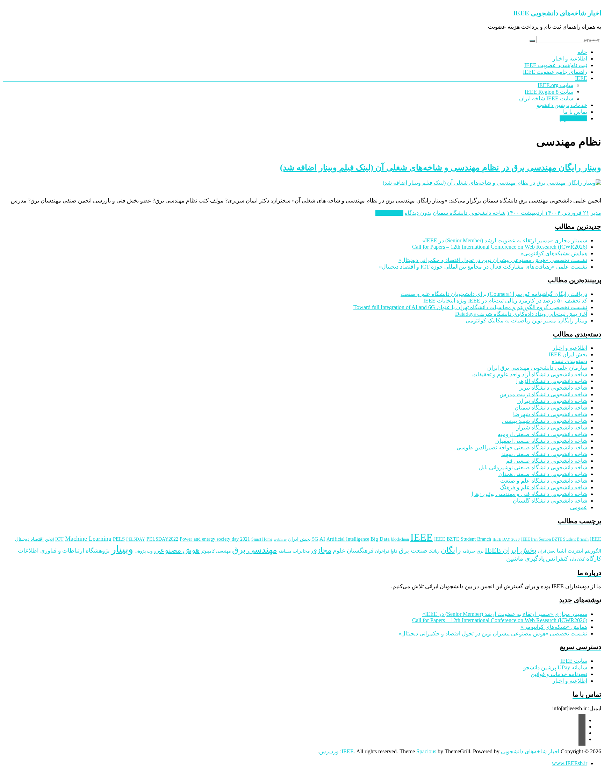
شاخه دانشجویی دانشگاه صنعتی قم (546, 461)
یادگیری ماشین (525, 558)
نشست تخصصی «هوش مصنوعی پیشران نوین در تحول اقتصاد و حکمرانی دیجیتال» (492, 260)
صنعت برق (413, 550)
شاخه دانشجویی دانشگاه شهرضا (550, 414)
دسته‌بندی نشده (569, 361)
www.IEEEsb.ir (569, 763)
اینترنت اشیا (570, 551)
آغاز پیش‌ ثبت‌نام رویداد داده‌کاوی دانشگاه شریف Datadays (521, 314)
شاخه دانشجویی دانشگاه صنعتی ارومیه (542, 434)
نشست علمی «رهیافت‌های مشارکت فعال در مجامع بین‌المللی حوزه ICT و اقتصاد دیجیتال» (483, 267)
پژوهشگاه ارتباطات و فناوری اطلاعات (64, 550)
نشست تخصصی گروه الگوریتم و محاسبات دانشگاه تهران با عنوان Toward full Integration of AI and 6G (470, 307)
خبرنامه (468, 551)
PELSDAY (135, 539)
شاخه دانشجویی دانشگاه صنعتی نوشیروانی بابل (533, 467)
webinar (280, 539)
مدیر (596, 213)
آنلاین (49, 539)
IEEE (581, 78)
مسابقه (285, 551)
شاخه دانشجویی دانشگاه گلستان (550, 501)
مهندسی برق (254, 549)
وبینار (122, 549)
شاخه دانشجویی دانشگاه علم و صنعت (543, 481)
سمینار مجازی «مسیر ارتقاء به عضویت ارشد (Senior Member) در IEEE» (504, 240)
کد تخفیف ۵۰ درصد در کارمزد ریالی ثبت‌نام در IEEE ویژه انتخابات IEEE (505, 301)
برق (480, 551)
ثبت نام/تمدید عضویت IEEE (555, 65)
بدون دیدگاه (418, 213)
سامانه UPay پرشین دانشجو (555, 667)
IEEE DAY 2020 (506, 539)
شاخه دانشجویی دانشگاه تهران (552, 401)
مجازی (321, 550)
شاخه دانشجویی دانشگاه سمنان (469, 213)
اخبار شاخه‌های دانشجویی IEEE (557, 13)
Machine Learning (88, 538)
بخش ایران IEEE (568, 354)
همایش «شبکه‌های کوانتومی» (553, 253)
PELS (119, 539)
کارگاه (593, 558)
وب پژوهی (144, 551)
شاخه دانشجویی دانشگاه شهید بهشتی (544, 421)
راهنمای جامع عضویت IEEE (555, 72)
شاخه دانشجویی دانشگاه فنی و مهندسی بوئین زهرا (529, 494)
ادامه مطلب (389, 213)
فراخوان (382, 551)
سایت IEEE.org (555, 85)
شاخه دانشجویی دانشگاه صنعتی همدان (542, 474)
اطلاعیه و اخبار (570, 59)
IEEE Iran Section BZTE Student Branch (555, 539)
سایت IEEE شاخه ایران (546, 98)
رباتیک (434, 551)
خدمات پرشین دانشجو (562, 105)
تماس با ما (575, 112)
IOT (59, 539)
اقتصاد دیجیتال (29, 539)
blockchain (400, 539)
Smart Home (261, 539)
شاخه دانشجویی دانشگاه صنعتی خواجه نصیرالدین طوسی (521, 447)
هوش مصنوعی (177, 550)
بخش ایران (546, 551)
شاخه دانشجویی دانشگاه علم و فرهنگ (543, 487)
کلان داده (577, 559)
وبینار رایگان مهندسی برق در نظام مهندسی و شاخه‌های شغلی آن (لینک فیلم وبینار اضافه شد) (440, 167)
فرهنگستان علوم (353, 550)
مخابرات (301, 551)
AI (322, 539)
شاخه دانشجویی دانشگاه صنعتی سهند (544, 454)
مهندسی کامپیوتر (216, 551)
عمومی (578, 507)
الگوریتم (593, 551)
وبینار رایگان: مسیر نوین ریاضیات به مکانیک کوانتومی (526, 320)
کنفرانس (557, 558)
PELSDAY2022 (162, 539)
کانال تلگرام (573, 118)
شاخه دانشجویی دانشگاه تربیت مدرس (543, 394)
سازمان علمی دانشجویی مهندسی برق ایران (537, 368)
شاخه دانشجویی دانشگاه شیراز (551, 428)
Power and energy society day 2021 (215, 539)
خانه (582, 52)
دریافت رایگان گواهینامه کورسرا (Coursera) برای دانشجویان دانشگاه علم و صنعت (494, 294)
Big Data (380, 539)
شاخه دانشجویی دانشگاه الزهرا (551, 381)
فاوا (394, 551)
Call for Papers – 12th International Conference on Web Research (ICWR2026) (499, 247)
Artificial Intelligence (347, 539)
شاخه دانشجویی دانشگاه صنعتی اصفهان (541, 441)
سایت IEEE (573, 661)
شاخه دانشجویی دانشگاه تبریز (553, 388)
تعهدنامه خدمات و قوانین (559, 674)
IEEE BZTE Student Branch (462, 539)
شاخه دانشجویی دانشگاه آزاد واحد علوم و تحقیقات (529, 374)
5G (315, 539)
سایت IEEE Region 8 (549, 92)
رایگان (451, 550)
